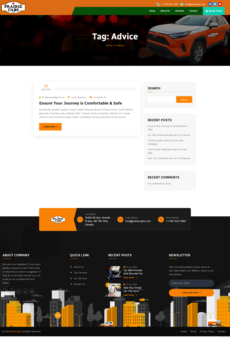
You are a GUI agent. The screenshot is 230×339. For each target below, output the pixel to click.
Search (154, 88)
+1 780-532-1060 (176, 221)
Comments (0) (99, 97)
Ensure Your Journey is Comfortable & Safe (80, 103)
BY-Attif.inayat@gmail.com (53, 97)
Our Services (80, 278)
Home (152, 11)
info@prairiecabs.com (138, 221)
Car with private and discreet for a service (169, 135)
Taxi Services (80, 272)
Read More (129, 278)
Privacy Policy (207, 331)
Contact (193, 11)
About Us (165, 11)
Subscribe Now (190, 293)
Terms (193, 331)
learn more (49, 127)
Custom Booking (78, 97)
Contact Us (79, 284)
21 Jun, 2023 (131, 267)
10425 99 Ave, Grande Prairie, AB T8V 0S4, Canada (97, 221)
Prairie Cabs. (16, 331)
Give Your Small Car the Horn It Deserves (169, 158)
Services (179, 11)
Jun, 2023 (46, 87)
